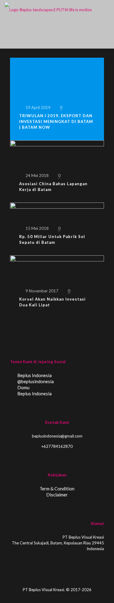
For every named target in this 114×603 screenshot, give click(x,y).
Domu (22, 387)
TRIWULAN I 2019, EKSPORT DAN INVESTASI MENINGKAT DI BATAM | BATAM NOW (56, 121)
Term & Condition (57, 488)
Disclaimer (57, 494)
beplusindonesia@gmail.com (57, 436)
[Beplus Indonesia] (48, 9)
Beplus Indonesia (34, 375)
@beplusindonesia (35, 381)
